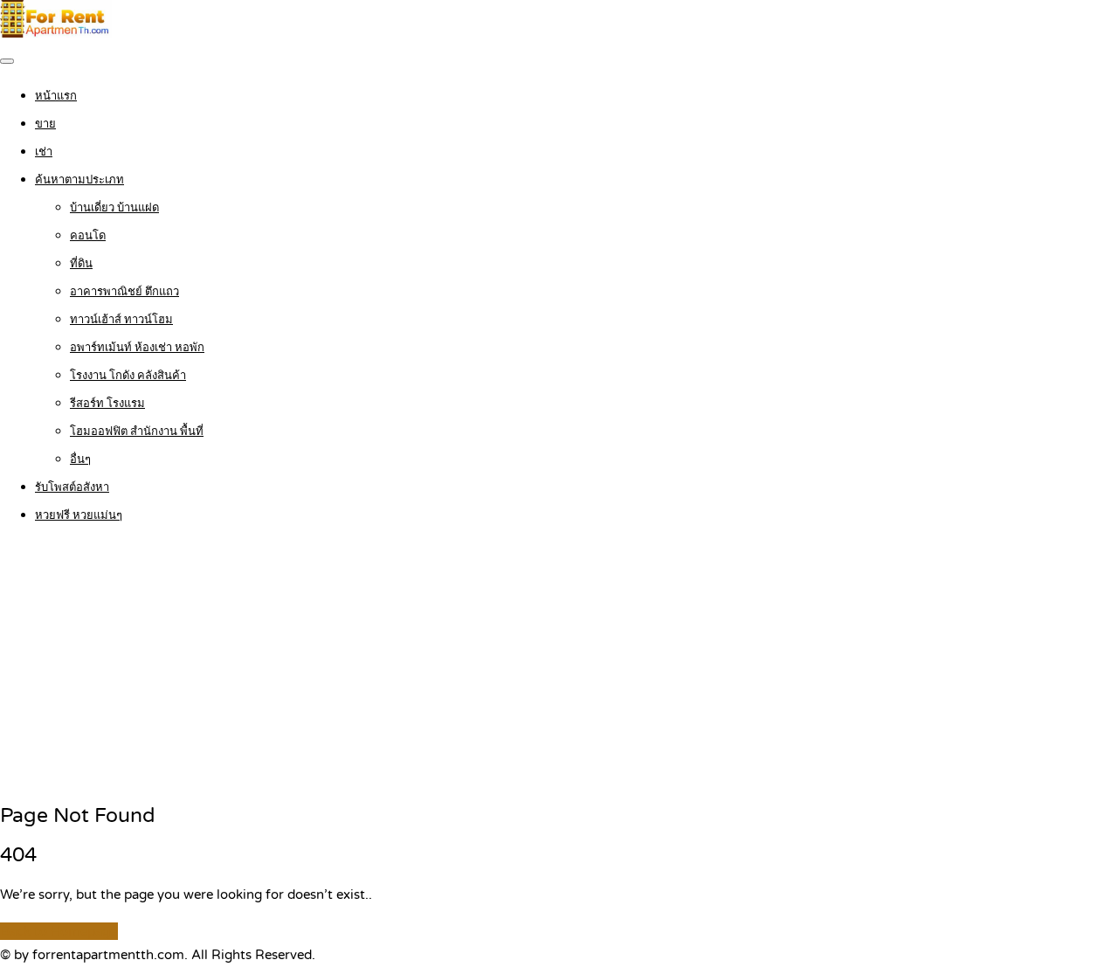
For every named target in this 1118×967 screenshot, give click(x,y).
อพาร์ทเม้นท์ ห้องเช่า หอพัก (137, 348)
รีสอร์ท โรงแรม (107, 404)
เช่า (43, 152)
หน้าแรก (56, 96)
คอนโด (88, 236)
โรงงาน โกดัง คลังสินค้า (128, 376)
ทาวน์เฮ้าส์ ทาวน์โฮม (121, 320)
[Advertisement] (559, 664)
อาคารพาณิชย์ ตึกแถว (124, 292)
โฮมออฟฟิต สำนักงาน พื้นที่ (137, 432)
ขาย (45, 124)
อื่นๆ (80, 459)
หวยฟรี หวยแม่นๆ (78, 515)
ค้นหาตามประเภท (79, 180)
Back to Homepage (59, 931)
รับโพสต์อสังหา (72, 487)
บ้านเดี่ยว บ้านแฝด (114, 208)
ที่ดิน (81, 264)
